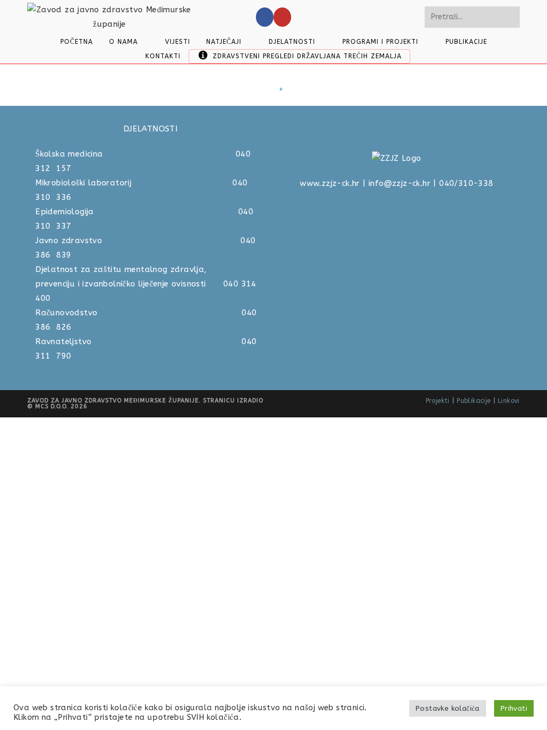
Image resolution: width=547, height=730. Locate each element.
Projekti (438, 401)
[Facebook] (265, 17)
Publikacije (473, 401)
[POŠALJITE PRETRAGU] (509, 17)
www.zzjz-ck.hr (330, 183)
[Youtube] (282, 17)
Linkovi (509, 401)
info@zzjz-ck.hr (400, 183)
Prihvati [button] (514, 708)
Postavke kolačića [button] (448, 708)
